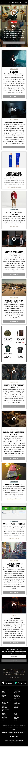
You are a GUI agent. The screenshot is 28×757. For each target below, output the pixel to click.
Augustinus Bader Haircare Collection (14, 174)
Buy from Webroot (14, 538)
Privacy (16, 718)
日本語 (3, 718)
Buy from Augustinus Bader (14, 187)
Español (4, 714)
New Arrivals (5, 702)
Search (20, 2)
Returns (4, 705)
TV (16, 249)
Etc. (3, 698)
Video (11, 68)
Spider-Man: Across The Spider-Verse (14, 564)
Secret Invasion (14, 618)
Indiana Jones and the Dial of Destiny (14, 433)
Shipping (4, 706)
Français (4, 716)
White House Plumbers (14, 252)
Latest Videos (17, 691)
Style (3, 692)
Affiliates (4, 707)
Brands (4, 703)
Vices (3, 696)
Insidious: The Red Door (14, 122)
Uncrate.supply (14, 725)
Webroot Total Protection (14, 524)
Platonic (14, 26)
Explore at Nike (14, 226)
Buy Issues (17, 696)
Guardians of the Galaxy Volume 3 (14, 386)
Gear (3, 691)
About (15, 714)
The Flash (14, 72)
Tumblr (16, 707)
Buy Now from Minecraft (14, 499)
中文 (3, 720)
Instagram (17, 703)
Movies (16, 68)
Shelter (4, 695)
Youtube (16, 706)
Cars (3, 694)
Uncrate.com (5, 725)
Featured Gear (14, 170)
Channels (16, 692)
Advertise (16, 717)
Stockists (16, 698)
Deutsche (4, 717)
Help (3, 710)
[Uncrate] (14, 2)
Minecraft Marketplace (14, 484)
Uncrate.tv (23, 725)
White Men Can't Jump (14, 300)
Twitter (16, 702)
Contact (16, 716)
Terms (15, 720)
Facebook (16, 705)
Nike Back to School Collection (14, 213)
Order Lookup (5, 709)
